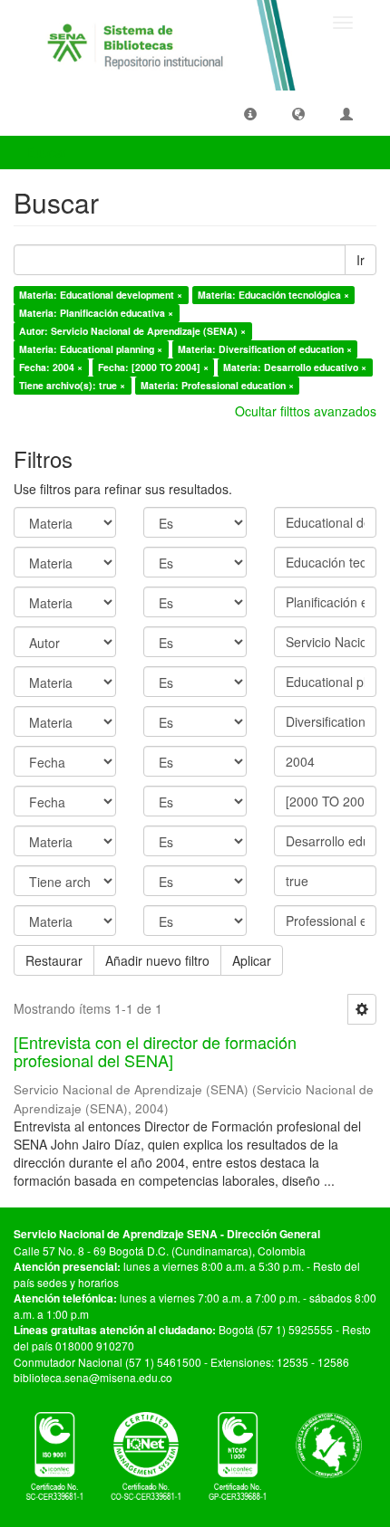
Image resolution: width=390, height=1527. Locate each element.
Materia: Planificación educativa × (96, 313)
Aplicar (251, 960)
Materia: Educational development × (100, 294)
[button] (250, 113)
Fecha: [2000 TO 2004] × (153, 367)
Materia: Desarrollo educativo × (294, 367)
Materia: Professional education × (217, 385)
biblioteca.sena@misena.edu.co (93, 1377)
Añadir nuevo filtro (157, 960)
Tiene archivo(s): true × (72, 385)
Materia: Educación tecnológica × (273, 294)
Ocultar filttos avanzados (305, 411)
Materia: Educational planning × (90, 349)
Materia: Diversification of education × (265, 349)
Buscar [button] (49, 152)
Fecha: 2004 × (51, 367)
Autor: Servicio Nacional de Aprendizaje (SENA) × (132, 331)
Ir (360, 260)
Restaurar (54, 960)
